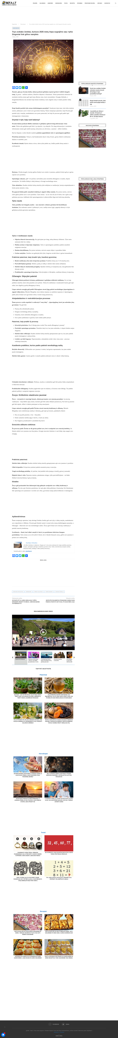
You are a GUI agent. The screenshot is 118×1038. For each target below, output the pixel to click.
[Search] (115, 3)
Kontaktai (107, 3)
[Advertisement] (43, 573)
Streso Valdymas (38, 591)
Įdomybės (50, 3)
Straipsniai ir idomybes (59, 1032)
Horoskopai (58, 3)
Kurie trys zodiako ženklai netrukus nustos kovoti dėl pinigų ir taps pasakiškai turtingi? (98, 91)
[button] (80, 138)
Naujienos (42, 3)
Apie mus (99, 3)
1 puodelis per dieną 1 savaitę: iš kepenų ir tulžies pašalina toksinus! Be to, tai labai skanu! (97, 113)
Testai (66, 3)
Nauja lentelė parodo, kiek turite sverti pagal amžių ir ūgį (98, 102)
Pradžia (35, 3)
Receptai (72, 3)
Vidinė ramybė (49, 591)
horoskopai (28, 591)
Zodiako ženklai (59, 591)
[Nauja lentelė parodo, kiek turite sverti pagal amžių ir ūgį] (83, 103)
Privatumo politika (90, 3)
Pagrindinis (14, 24)
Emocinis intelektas (18, 591)
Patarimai (79, 3)
